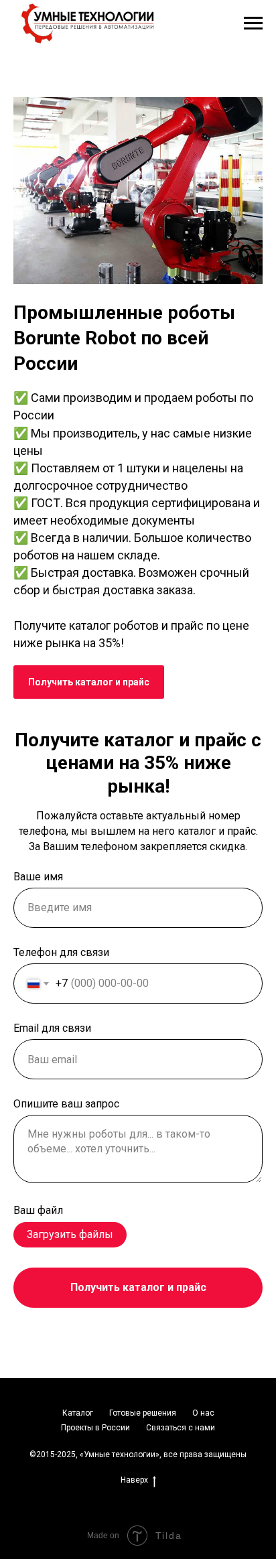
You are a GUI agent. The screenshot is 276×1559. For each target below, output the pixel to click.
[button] (88, 682)
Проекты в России (95, 1427)
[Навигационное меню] (253, 23)
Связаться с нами (180, 1427)
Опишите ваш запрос (66, 1103)
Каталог (77, 1413)
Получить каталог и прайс (138, 1287)
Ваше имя (38, 876)
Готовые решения (142, 1413)
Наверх (134, 1480)
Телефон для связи (61, 952)
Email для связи (52, 1028)
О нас (203, 1413)
